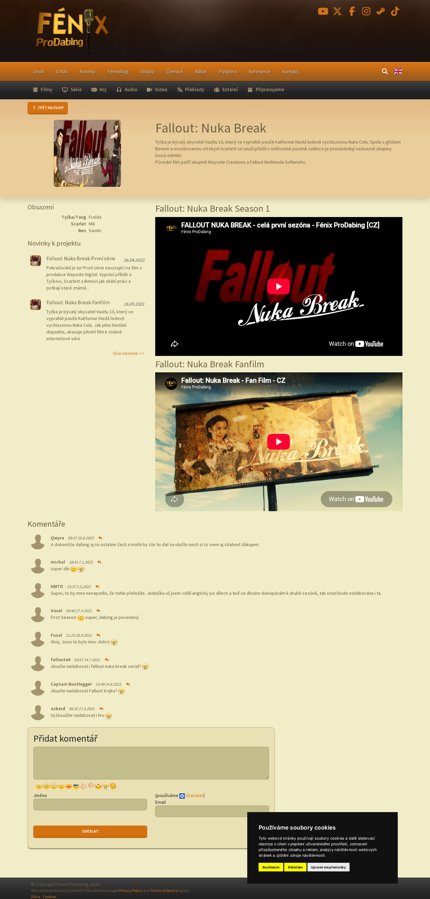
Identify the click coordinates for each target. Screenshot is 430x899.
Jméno (40, 795)
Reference (259, 71)
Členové (175, 71)
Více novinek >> (128, 353)
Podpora (228, 71)
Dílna (35, 896)
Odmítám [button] (295, 867)
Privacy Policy (130, 890)
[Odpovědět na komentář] (99, 538)
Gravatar (194, 795)
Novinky (88, 71)
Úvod (39, 71)
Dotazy (147, 71)
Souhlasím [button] (271, 867)
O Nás (62, 71)
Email (160, 802)
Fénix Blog (118, 71)
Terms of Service (164, 890)
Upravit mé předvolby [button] (328, 867)
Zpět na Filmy (50, 107)
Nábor (201, 71)
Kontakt (290, 71)
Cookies (49, 896)
